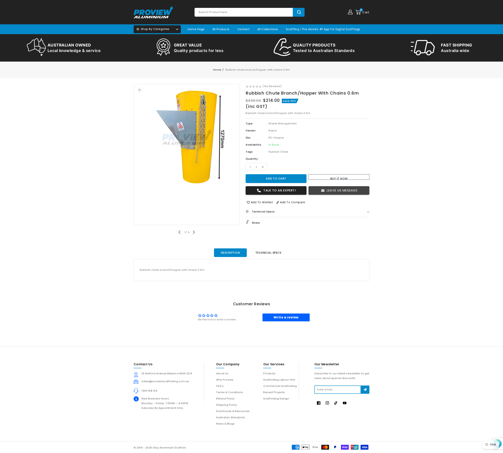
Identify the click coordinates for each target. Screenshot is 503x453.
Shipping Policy (226, 405)
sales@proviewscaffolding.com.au (165, 381)
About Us (222, 373)
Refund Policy (225, 398)
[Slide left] (179, 233)
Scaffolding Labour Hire (279, 380)
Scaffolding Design (276, 398)
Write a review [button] (286, 317)
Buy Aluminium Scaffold (170, 447)
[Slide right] (193, 233)
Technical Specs (268, 253)
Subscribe (365, 390)
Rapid (273, 130)
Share (255, 223)
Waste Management (282, 123)
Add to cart (276, 178)
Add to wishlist (262, 202)
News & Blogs (225, 424)
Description (230, 253)
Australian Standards (230, 417)
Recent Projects (274, 392)
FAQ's (220, 386)
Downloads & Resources (233, 411)
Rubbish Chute (278, 152)
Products (269, 373)
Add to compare (292, 202)
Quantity (252, 159)
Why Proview (225, 380)
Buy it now (339, 178)
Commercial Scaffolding (280, 386)
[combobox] (250, 12)
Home (217, 70)
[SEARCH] (299, 12)
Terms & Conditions (229, 392)
